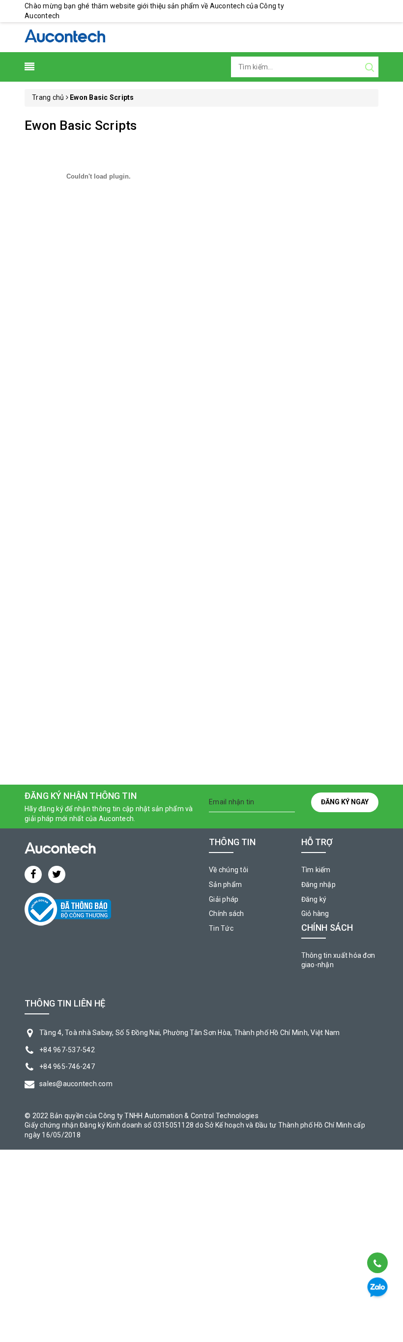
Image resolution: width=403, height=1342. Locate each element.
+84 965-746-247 (67, 1066)
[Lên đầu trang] (376, 1238)
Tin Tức (221, 928)
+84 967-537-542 (67, 1050)
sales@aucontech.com (76, 1084)
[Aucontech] (65, 36)
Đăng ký (314, 899)
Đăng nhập (318, 884)
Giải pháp (223, 899)
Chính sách (226, 913)
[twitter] (56, 874)
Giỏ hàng (315, 913)
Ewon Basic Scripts (81, 125)
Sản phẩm (225, 884)
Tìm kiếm (316, 870)
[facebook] (33, 874)
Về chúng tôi (228, 870)
